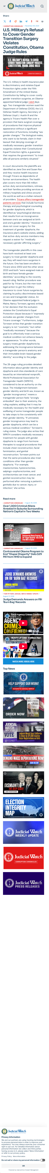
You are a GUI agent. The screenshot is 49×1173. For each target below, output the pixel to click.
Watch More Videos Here (23, 661)
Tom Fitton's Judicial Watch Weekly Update (21, 594)
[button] (4, 6)
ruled (31, 101)
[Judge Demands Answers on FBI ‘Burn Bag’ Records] (23, 580)
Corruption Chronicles (13, 26)
